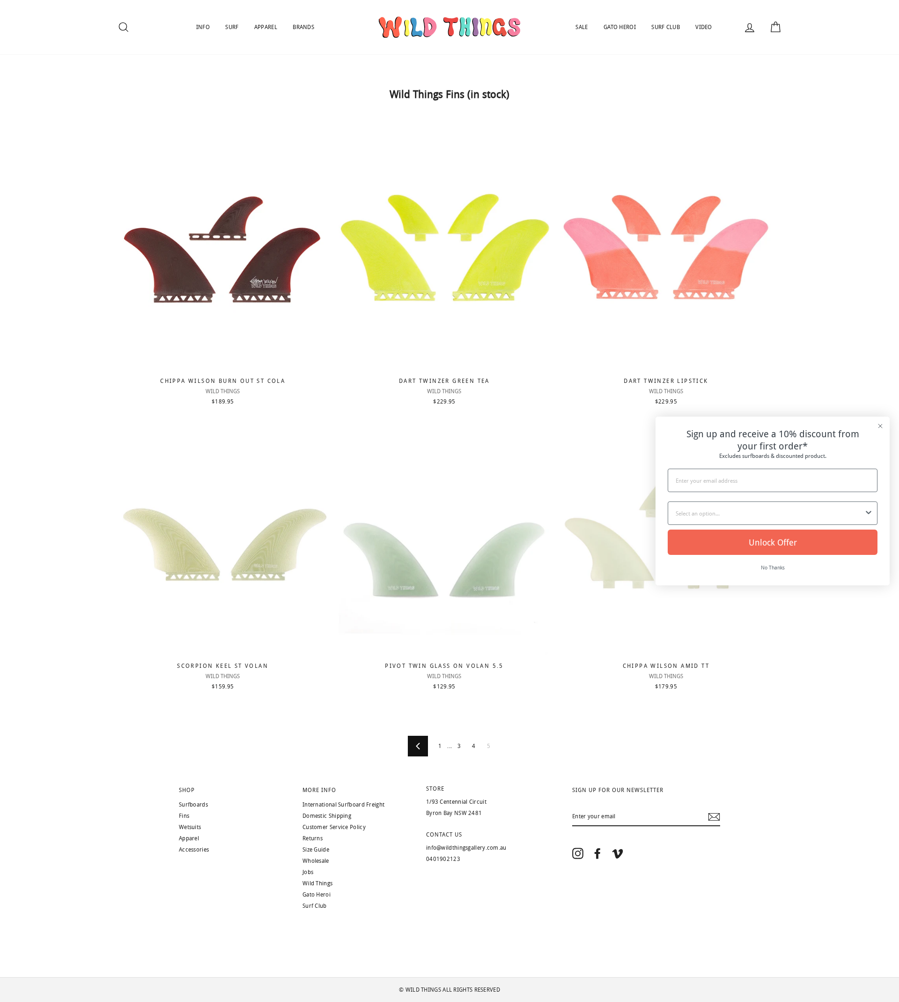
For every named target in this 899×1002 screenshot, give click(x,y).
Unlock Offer (773, 542)
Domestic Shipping (326, 816)
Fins (184, 816)
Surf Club (314, 906)
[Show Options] (868, 513)
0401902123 (443, 859)
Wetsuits (190, 827)
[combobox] (770, 513)
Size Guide (315, 849)
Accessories (194, 849)
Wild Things (317, 883)
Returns (312, 838)
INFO (203, 27)
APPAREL (265, 27)
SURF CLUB (665, 27)
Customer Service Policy (334, 827)
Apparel (189, 838)
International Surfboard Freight (343, 804)
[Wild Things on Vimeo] (617, 853)
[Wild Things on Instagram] (577, 853)
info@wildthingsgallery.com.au (466, 848)
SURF (231, 27)
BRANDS (303, 27)
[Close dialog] (880, 426)
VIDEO (703, 27)
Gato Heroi (316, 894)
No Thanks (773, 567)
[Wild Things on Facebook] (597, 853)
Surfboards (193, 804)
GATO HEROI (620, 27)
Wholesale (315, 861)
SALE (581, 27)
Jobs (307, 872)
